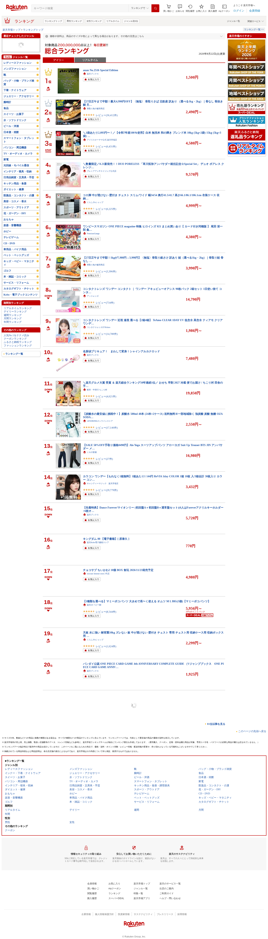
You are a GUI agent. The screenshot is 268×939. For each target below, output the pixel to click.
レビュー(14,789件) (107, 333)
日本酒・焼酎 (11, 142)
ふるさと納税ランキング (18, 352)
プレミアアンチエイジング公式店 (101, 171)
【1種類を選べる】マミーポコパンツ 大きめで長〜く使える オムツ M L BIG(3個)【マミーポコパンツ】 (147, 601)
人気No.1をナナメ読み (16, 345)
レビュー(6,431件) (106, 146)
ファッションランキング (18, 355)
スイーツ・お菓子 (14, 124)
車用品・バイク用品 (15, 259)
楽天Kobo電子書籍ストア (98, 542)
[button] (180, 8)
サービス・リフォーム (16, 292)
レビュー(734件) (105, 302)
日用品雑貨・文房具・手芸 (19, 187)
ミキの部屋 (92, 452)
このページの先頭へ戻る (252, 731)
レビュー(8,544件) (106, 611)
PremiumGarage (93, 233)
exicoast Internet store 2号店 (98, 574)
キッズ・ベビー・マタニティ (19, 273)
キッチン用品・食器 (15, 193)
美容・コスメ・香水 (15, 211)
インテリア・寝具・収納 (18, 41)
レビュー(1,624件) (106, 646)
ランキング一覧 (14, 364)
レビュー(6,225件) (106, 208)
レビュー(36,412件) (107, 115)
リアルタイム (112, 21)
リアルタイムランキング (18, 318)
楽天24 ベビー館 (94, 605)
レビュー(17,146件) (107, 427)
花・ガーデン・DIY (15, 45)
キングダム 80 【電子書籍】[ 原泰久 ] (106, 538)
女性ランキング (94, 21)
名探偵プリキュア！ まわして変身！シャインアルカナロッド (121, 351)
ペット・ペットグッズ (16, 265)
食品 (6, 118)
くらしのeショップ (95, 202)
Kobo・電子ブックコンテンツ (21, 304)
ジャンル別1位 (131, 21)
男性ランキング (74, 21)
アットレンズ (93, 296)
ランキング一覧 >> (254, 29)
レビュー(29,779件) (107, 490)
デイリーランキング (15, 321)
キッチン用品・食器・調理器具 (20, 50)
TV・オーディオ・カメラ (18, 163)
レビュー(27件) (104, 458)
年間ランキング (13, 332)
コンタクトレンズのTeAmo (98, 327)
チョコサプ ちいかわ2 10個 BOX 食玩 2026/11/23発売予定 (118, 570)
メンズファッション (15, 79)
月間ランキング (13, 328)
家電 (6, 55)
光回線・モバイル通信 (16, 175)
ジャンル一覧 (233, 21)
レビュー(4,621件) (106, 396)
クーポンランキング (15, 348)
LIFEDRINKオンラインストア (100, 421)
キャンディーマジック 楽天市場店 (102, 483)
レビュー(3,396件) (106, 271)
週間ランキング (13, 325)
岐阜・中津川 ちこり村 (97, 390)
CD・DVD (9, 253)
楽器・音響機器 (12, 235)
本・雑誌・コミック (15, 286)
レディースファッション (18, 73)
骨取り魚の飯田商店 (96, 108)
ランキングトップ (53, 21)
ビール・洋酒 (11, 136)
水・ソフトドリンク (15, 130)
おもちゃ (9, 229)
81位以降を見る (216, 723)
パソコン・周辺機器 (15, 157)
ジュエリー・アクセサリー (19, 106)
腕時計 (7, 112)
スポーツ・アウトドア (16, 217)
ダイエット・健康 (14, 58)
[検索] (155, 8)
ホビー (7, 241)
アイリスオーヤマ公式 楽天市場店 (102, 140)
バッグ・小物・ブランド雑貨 (19, 93)
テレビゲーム (11, 247)
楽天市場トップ (11, 29)
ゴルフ (7, 280)
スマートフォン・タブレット (19, 150)
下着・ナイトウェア (15, 100)
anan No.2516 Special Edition (100, 70)
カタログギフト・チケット (19, 298)
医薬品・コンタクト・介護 (19, 205)
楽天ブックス (93, 74)
